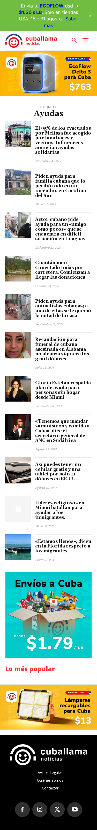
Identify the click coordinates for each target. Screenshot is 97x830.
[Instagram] (39, 809)
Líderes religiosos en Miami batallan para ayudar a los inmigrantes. (59, 510)
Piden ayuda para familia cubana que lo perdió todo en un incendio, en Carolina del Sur (60, 186)
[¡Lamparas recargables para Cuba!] (48, 707)
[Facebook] (22, 809)
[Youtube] (74, 809)
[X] (57, 809)
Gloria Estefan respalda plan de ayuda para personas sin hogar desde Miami (63, 390)
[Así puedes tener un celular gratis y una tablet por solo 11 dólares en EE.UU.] (18, 470)
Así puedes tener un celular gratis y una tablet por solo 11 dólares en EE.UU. (58, 472)
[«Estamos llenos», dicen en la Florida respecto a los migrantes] (18, 547)
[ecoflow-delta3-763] (48, 73)
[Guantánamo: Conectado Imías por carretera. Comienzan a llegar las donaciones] (18, 269)
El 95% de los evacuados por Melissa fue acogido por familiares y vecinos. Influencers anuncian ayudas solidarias (63, 140)
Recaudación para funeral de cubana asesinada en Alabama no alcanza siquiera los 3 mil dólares (62, 349)
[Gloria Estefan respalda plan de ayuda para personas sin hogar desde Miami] (18, 389)
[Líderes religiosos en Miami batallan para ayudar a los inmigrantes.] (18, 509)
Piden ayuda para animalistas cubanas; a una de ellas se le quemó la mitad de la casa (63, 309)
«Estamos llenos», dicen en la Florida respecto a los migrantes (63, 546)
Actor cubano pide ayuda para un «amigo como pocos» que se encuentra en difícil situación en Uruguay (60, 229)
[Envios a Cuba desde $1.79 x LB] (48, 615)
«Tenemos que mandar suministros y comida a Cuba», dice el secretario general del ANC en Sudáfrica (62, 431)
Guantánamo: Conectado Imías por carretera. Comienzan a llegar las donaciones (62, 270)
